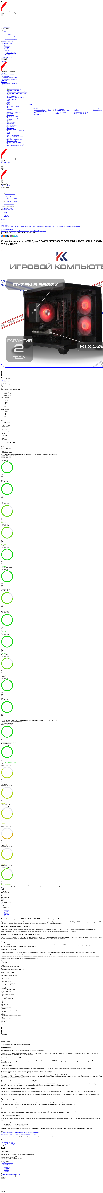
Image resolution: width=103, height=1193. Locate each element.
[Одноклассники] (4, 236)
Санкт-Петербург (11, 53)
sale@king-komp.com (7, 41)
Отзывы (6, 911)
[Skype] (15, 236)
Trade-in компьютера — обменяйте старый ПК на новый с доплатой (19, 1134)
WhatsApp (6, 50)
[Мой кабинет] (1, 165)
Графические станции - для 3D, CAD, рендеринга (32, 231)
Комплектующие (75, 226)
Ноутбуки (47, 226)
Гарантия (6, 915)
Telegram (6, 47)
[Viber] (11, 236)
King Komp (4, 380)
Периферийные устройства (63, 226)
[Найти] (2, 15)
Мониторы (53, 226)
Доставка (6, 914)
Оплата (6, 913)
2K (7, 457)
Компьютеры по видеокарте (21, 226)
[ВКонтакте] (2, 236)
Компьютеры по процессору (37, 226)
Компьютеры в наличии (7, 226)
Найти (2, 1177)
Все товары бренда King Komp (9, 1144)
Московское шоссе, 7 (7, 43)
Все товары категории (7, 1142)
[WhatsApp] (13, 236)
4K (10, 457)
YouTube (6, 48)
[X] (8, 236)
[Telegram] (17, 236)
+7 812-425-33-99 (5, 27)
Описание (6, 910)
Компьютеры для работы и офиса (10, 231)
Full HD (3, 457)
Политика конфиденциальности (11, 1174)
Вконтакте (7, 46)
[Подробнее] (1, 1139)
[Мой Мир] (6, 236)
